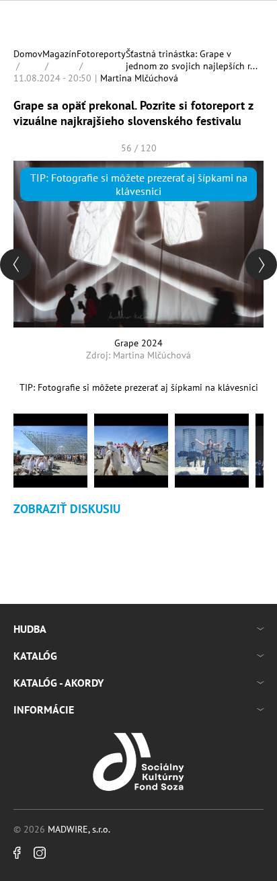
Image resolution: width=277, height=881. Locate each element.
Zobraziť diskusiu (66, 508)
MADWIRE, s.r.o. (79, 829)
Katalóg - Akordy (58, 682)
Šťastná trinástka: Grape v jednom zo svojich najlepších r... (192, 60)
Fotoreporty (101, 54)
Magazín (59, 54)
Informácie (43, 709)
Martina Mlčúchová (139, 78)
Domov (27, 54)
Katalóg (35, 655)
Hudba (29, 629)
